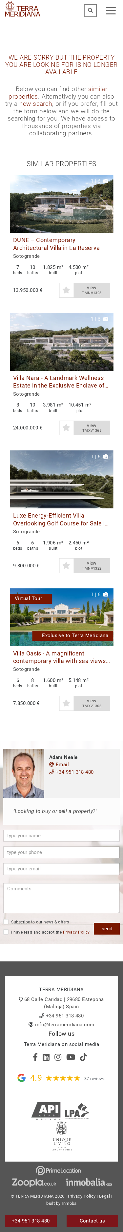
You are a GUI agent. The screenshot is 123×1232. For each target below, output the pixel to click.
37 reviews (95, 1078)
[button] (105, 204)
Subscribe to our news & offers (39, 922)
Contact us (92, 1221)
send (107, 929)
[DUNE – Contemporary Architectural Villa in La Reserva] (61, 204)
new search (35, 103)
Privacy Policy (76, 932)
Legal (104, 1196)
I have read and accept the (50, 932)
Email (61, 765)
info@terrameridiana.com (64, 1025)
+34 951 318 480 (73, 772)
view (92, 290)
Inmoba (69, 1203)
